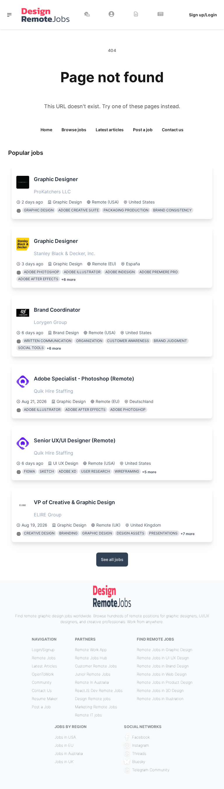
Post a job (143, 129)
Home (46, 129)
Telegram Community (150, 769)
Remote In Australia (92, 682)
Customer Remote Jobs (96, 666)
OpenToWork (43, 674)
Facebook (141, 737)
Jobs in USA (65, 737)
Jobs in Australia (69, 753)
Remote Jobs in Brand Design (163, 666)
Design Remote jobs (93, 698)
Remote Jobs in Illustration (160, 698)
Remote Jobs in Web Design (162, 674)
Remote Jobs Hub (91, 657)
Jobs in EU (64, 745)
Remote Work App (91, 649)
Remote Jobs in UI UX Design (163, 657)
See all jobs (112, 559)
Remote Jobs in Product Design (164, 682)
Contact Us (42, 690)
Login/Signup (43, 649)
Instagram (140, 745)
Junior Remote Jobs (92, 674)
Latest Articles (44, 666)
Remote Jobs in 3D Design (160, 690)
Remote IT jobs (88, 715)
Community (42, 682)
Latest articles (110, 129)
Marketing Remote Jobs (96, 706)
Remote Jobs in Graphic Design (164, 649)
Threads (139, 753)
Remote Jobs (43, 657)
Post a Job (41, 706)
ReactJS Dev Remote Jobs (99, 690)
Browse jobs (74, 129)
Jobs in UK (64, 761)
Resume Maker (44, 698)
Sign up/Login (203, 14)
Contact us (172, 129)
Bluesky (138, 761)
